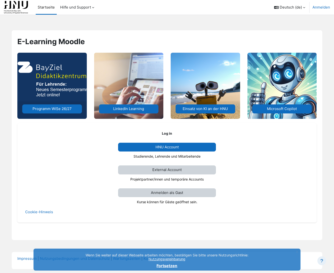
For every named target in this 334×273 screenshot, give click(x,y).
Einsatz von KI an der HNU (205, 108)
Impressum (27, 258)
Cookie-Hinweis (39, 212)
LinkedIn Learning (128, 108)
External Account (167, 169)
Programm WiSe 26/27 (52, 108)
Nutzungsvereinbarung (166, 259)
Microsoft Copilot (282, 108)
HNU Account (167, 147)
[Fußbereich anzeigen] (321, 260)
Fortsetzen (166, 265)
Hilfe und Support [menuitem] (75, 7)
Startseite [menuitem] (46, 7)
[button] (289, 7)
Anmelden (321, 7)
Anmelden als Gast (167, 192)
